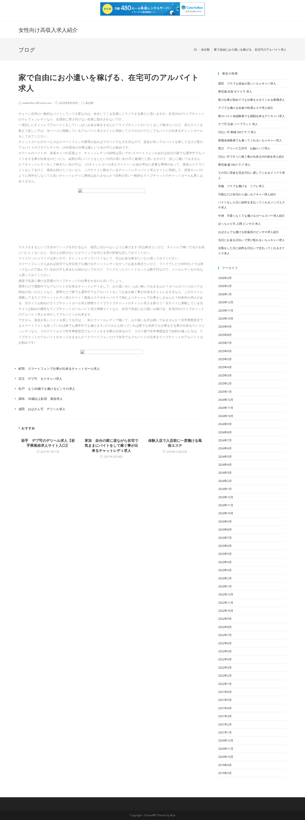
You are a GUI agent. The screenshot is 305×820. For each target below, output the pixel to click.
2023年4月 (225, 562)
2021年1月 (225, 732)
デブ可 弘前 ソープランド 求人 (238, 124)
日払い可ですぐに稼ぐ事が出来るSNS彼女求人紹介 (251, 157)
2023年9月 (225, 521)
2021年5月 (225, 700)
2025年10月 (225, 318)
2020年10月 (225, 757)
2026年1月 (225, 294)
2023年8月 (225, 529)
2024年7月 (225, 440)
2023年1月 (225, 586)
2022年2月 (225, 675)
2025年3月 (225, 375)
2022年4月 (225, 659)
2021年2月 (225, 724)
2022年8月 (225, 627)
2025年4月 (225, 367)
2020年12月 (225, 740)
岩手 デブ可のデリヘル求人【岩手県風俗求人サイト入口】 (48, 443)
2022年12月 (225, 594)
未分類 (89, 103)
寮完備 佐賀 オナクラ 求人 (235, 91)
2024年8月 (225, 432)
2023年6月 (225, 546)
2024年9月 (225, 424)
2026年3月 (225, 278)
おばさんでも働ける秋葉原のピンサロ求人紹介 (248, 232)
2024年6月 (225, 448)
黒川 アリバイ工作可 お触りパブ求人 (244, 148)
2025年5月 (225, 359)
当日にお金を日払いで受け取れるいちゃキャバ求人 (251, 240)
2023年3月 (225, 570)
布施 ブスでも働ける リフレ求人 (241, 186)
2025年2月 (225, 383)
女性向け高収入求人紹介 (48, 29)
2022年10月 (225, 611)
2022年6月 (225, 643)
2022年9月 (225, 619)
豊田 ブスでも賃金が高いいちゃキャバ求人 (247, 83)
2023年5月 (225, 554)
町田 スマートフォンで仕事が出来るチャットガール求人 (59, 368)
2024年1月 (225, 489)
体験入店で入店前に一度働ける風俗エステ (175, 443)
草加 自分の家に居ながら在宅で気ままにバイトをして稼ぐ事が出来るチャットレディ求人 (111, 445)
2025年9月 (225, 326)
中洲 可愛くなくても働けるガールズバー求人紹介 (251, 216)
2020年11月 (225, 749)
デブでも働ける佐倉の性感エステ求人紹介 (245, 108)
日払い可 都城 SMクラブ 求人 (237, 132)
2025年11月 (225, 310)
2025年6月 (225, 351)
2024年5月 (225, 456)
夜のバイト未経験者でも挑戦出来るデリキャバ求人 (251, 116)
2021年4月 (225, 708)
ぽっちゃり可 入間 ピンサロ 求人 (239, 224)
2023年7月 (225, 538)
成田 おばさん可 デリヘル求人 (42, 409)
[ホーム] (195, 50)
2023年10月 (225, 513)
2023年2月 (225, 578)
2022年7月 (225, 635)
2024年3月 (225, 473)
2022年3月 (225, 667)
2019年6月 (225, 765)
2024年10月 (225, 416)
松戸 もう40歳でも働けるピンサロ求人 (47, 388)
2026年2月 (225, 286)
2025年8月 (225, 335)
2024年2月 (225, 481)
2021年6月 (225, 692)
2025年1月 (225, 392)
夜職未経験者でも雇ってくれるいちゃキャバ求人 (250, 140)
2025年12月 (225, 302)
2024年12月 (225, 400)
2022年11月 (225, 603)
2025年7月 (225, 343)
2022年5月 (225, 651)
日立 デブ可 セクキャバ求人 (40, 378)
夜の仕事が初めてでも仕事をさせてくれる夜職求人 (251, 100)
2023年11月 (225, 505)
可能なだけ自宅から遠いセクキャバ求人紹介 (247, 194)
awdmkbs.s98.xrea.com (37, 103)
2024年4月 (225, 465)
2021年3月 (225, 716)
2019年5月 (225, 773)
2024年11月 (225, 408)
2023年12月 (225, 497)
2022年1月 (225, 684)
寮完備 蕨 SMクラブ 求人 (234, 165)
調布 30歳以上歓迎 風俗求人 (41, 399)
